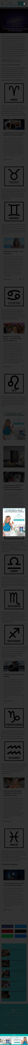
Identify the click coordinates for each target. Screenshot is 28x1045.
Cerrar (14, 1035)
